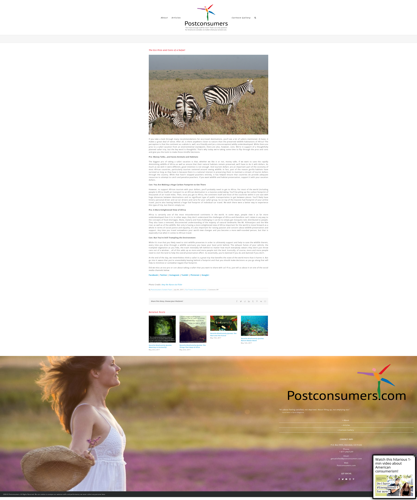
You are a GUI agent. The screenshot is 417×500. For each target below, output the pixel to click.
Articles (346, 425)
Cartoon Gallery (346, 430)
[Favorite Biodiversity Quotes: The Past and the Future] (223, 323)
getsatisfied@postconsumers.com (346, 458)
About (346, 420)
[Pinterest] (353, 479)
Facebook (153, 275)
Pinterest (195, 275)
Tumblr (185, 275)
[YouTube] (346, 479)
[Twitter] (343, 479)
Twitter (164, 275)
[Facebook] (339, 479)
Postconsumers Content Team (161, 290)
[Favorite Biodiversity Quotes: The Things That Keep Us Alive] (193, 329)
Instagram (174, 275)
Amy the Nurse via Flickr (172, 284)
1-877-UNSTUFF (346, 452)
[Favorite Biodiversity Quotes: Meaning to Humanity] (162, 329)
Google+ (205, 275)
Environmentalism (200, 290)
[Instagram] (350, 479)
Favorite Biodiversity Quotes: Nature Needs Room (252, 339)
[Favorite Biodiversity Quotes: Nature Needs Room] (254, 325)
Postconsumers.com (346, 465)
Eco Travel (189, 290)
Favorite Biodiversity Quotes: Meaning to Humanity (160, 346)
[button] (252, 17)
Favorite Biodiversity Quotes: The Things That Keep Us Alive (193, 346)
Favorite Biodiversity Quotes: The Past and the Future (223, 334)
